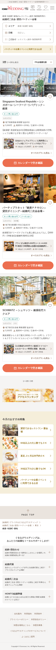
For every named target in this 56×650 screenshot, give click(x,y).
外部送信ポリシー (38, 619)
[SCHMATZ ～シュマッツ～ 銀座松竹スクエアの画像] (28, 290)
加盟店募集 (37, 625)
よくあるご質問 (28, 637)
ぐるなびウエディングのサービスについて (28, 631)
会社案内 (18, 614)
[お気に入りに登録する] (50, 96)
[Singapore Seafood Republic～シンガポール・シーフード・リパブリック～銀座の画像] (28, 82)
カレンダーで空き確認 (30, 162)
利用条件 (38, 614)
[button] (28, 552)
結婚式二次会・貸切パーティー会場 (16, 525)
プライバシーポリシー (19, 619)
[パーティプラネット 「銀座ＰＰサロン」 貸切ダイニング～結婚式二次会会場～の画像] (28, 188)
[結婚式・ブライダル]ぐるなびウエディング (20, 522)
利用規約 (28, 614)
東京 (37, 525)
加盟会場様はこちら (22, 625)
